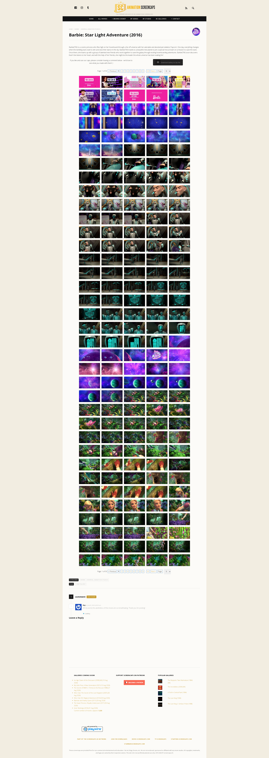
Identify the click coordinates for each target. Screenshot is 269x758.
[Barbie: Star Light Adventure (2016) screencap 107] (112, 374)
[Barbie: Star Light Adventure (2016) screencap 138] (134, 456)
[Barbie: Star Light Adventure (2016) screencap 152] (112, 497)
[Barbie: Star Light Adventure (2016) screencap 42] (112, 197)
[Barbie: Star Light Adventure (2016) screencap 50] (179, 210)
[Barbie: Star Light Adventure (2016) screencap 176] (89, 566)
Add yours (91, 597)
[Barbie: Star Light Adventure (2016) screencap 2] (112, 88)
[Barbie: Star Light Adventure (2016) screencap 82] (112, 306)
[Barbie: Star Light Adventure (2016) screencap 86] (89, 320)
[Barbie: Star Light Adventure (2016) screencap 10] (179, 101)
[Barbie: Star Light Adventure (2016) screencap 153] (134, 497)
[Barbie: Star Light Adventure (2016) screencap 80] (179, 292)
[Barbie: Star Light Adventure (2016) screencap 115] (179, 388)
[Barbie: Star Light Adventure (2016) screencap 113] (134, 388)
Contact (176, 19)
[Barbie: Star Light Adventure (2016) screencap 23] (134, 142)
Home (91, 19)
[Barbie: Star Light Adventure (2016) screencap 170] (179, 538)
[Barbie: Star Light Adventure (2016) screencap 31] (89, 170)
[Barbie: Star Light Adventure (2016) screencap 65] (179, 252)
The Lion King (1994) (174, 698)
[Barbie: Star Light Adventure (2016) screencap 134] (157, 443)
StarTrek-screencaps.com (181, 739)
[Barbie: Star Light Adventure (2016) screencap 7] (112, 101)
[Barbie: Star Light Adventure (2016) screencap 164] (157, 525)
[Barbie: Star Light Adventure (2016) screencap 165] (179, 525)
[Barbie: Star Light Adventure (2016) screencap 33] (134, 170)
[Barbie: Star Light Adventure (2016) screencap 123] (134, 416)
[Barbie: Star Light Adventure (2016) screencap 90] (179, 320)
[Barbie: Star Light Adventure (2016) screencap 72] (112, 279)
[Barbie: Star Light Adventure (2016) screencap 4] (157, 88)
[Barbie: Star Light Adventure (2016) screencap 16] (89, 128)
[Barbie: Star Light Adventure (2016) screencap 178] (134, 566)
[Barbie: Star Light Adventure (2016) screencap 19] (157, 128)
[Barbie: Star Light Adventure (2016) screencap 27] (112, 156)
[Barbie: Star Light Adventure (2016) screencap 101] (89, 361)
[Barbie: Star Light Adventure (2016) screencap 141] (89, 470)
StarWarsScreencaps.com (134, 744)
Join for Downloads (119, 739)
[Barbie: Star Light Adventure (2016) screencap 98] (134, 347)
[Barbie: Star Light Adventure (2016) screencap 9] (157, 101)
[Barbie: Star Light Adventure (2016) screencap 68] (134, 265)
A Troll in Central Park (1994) (177, 692)
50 (148, 71)
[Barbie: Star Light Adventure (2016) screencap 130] (179, 429)
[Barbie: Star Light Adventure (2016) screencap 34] (157, 170)
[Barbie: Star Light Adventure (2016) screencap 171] (89, 552)
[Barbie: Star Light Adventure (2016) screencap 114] (157, 388)
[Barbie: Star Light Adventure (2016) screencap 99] (157, 347)
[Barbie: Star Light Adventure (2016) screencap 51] (89, 224)
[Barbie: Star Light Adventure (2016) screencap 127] (112, 429)
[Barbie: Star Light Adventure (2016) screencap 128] (134, 429)
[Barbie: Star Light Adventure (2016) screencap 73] (134, 279)
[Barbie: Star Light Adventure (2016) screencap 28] (134, 156)
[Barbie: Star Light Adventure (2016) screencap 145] (179, 470)
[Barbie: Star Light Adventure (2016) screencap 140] (179, 456)
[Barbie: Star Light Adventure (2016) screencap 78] (134, 292)
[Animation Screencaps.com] (134, 7)
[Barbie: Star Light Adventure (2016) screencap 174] (157, 552)
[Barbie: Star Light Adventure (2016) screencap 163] (134, 525)
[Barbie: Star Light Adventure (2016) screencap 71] (89, 279)
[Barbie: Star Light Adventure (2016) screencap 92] (112, 334)
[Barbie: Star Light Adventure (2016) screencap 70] (179, 265)
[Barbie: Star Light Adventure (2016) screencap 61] (89, 252)
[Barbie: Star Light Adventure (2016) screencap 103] (134, 361)
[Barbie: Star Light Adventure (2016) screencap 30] (179, 156)
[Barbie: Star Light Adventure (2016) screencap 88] (134, 320)
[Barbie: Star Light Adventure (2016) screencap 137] (112, 456)
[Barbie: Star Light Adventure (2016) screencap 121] (89, 416)
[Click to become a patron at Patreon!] (134, 685)
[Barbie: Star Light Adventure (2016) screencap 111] (89, 388)
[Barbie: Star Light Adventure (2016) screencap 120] (179, 402)
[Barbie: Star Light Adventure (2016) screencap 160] (179, 511)
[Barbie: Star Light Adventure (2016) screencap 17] (112, 128)
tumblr (90, 7)
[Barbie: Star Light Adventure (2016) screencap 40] (179, 183)
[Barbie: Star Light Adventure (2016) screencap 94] (157, 334)
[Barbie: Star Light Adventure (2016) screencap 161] (89, 525)
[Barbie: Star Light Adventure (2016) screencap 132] (112, 443)
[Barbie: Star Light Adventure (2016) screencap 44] (157, 197)
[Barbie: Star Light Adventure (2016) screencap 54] (157, 224)
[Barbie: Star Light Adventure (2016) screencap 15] (179, 115)
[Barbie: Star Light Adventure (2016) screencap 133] (134, 443)
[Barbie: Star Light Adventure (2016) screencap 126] (89, 429)
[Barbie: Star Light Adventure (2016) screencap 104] (157, 361)
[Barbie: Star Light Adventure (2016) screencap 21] (89, 142)
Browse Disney (119, 19)
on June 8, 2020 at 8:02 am (93, 605)
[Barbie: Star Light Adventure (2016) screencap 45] (179, 197)
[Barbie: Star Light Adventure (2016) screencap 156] (89, 511)
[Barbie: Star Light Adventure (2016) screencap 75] (179, 279)
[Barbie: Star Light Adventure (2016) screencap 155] (179, 497)
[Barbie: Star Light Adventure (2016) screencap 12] (112, 115)
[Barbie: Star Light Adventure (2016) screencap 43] (134, 197)
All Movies (102, 19)
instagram (84, 7)
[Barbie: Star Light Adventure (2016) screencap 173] (134, 552)
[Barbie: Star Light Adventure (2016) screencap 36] (89, 183)
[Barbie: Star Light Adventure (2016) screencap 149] (157, 484)
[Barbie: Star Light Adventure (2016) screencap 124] (157, 416)
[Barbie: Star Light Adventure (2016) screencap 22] (112, 142)
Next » (153, 71)
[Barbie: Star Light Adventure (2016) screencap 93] (134, 334)
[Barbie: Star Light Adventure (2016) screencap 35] (179, 170)
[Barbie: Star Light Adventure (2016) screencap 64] (157, 252)
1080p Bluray (81, 584)
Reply (104, 605)
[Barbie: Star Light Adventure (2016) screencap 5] (179, 88)
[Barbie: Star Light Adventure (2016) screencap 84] (157, 306)
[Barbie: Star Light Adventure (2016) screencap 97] (112, 347)
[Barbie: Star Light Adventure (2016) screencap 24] (157, 142)
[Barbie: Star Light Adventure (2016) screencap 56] (89, 238)
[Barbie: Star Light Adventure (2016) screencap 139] (157, 456)
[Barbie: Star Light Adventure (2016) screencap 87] (112, 320)
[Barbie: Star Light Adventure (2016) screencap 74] (157, 279)
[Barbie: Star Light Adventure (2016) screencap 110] (179, 374)
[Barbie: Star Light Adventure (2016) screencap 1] (89, 88)
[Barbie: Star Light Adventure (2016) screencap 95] (179, 334)
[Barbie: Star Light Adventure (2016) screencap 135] (179, 443)
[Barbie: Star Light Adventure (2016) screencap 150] (179, 484)
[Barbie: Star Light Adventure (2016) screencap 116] (89, 402)
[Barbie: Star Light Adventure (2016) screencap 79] (157, 292)
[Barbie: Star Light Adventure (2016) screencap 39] (157, 183)
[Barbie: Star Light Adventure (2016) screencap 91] (89, 334)
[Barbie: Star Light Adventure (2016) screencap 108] (134, 374)
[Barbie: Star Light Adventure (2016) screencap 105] (179, 361)
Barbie (83, 580)
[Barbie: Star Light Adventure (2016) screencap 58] (134, 238)
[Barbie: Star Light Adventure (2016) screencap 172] (112, 552)
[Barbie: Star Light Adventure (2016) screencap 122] (112, 416)
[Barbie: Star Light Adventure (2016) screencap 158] (134, 511)
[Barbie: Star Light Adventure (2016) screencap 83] (134, 306)
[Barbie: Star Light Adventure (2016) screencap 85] (179, 306)
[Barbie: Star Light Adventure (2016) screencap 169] (157, 538)
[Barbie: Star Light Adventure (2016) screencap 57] (112, 238)
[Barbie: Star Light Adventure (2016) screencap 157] (112, 511)
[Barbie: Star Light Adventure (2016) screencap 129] (157, 429)
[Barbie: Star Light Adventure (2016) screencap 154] (157, 497)
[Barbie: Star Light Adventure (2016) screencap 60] (179, 238)
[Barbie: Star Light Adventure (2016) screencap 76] (89, 292)
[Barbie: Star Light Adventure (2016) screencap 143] (134, 470)
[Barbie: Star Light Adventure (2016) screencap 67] (112, 265)
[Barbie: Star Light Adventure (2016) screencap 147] (112, 484)
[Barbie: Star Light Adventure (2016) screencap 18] (134, 128)
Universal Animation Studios (97, 580)
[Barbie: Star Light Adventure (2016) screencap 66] (89, 265)
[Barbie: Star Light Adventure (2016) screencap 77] (112, 292)
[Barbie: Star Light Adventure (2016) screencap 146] (89, 484)
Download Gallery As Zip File (170, 62)
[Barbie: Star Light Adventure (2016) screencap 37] (112, 183)
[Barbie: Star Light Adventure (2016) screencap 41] (89, 197)
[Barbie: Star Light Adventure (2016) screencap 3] (134, 88)
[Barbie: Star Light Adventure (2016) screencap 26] (89, 156)
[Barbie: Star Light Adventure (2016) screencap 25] (179, 142)
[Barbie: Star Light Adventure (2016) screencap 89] (157, 320)
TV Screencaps (160, 739)
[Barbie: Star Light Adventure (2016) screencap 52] (112, 224)
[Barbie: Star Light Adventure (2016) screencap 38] (134, 183)
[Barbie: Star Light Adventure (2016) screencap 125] (179, 416)
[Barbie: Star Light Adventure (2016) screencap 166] (89, 538)
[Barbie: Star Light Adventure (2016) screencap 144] (157, 470)
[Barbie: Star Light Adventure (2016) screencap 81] (89, 306)
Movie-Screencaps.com (141, 739)
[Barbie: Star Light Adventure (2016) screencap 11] (89, 115)
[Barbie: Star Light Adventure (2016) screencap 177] (112, 566)
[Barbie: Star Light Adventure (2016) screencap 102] (112, 361)
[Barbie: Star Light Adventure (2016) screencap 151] (89, 497)
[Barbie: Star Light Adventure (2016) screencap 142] (112, 470)
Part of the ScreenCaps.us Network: (91, 739)
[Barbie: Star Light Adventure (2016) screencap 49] (157, 210)
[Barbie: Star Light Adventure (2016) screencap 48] (134, 210)
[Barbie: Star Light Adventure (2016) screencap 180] (179, 566)
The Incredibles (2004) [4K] (176, 687)
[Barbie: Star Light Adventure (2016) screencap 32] (112, 170)
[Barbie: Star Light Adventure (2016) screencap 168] (134, 538)
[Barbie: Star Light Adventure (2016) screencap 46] (89, 210)
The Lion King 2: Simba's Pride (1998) (180, 704)
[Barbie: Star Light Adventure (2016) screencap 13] (134, 115)
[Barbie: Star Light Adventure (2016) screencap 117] (112, 402)
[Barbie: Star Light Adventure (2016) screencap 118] (134, 402)
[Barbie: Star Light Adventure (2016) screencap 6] (89, 101)
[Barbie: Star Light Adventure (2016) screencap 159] (157, 511)
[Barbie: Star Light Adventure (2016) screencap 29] (157, 156)
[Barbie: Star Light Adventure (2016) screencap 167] (112, 538)
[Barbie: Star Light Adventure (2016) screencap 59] (157, 238)
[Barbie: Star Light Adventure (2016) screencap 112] (112, 388)
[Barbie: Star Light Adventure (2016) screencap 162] (112, 525)
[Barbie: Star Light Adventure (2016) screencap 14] (157, 115)
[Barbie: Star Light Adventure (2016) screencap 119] (157, 402)
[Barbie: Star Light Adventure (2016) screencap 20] (179, 128)
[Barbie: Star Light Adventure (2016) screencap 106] (89, 374)
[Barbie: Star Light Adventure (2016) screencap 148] (134, 484)
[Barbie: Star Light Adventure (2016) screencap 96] (89, 347)
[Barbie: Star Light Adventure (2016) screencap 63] (134, 252)
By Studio (147, 19)
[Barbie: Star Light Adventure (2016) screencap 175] (179, 552)
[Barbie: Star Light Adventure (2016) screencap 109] (157, 374)
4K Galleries (161, 19)
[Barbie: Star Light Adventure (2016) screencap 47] (112, 210)
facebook (77, 7)
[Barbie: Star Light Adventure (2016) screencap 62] (112, 252)
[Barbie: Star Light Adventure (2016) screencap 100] (179, 347)
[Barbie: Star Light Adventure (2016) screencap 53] (134, 224)
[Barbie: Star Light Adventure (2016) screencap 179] (157, 566)
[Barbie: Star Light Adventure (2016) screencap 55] (179, 224)
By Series (134, 19)
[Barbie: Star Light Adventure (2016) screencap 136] (89, 456)
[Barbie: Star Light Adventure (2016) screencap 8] (134, 101)
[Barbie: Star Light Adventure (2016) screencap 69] (157, 265)
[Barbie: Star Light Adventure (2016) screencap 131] (89, 443)
